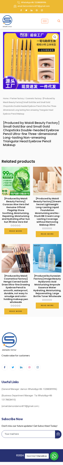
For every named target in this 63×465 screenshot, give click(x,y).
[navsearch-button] (59, 21)
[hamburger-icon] (44, 21)
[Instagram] (42, 10)
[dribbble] (29, 367)
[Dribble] (36, 10)
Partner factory (17, 98)
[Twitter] (26, 10)
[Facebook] (21, 10)
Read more (15, 231)
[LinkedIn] (31, 10)
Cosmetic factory (33, 98)
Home (5, 98)
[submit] (58, 434)
